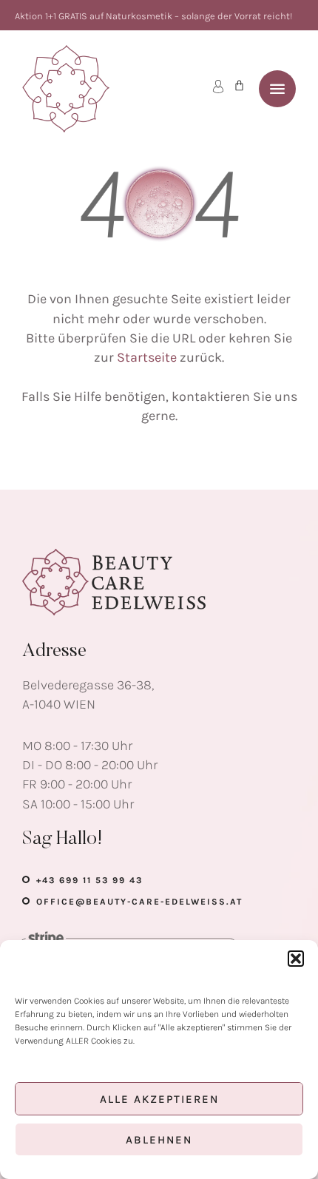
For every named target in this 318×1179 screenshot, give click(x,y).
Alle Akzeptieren (159, 1099)
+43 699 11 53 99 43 (89, 880)
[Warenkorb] (239, 85)
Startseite (147, 357)
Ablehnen (159, 1139)
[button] (295, 958)
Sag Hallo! (62, 839)
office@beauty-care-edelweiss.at (139, 901)
